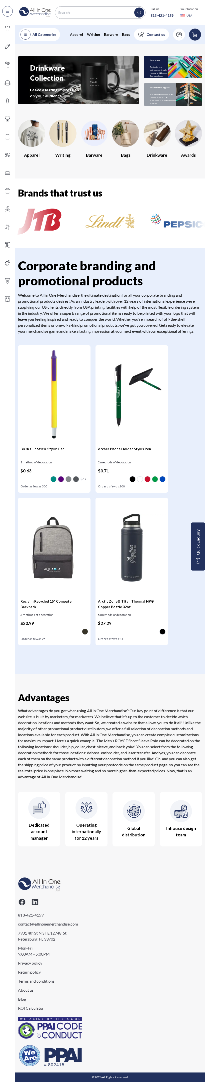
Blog (22, 999)
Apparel (76, 34)
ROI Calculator (31, 1008)
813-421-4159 (162, 15)
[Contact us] (151, 35)
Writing (93, 34)
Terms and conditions (36, 981)
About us (26, 990)
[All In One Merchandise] (35, 12)
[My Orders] (179, 35)
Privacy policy (30, 963)
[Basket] (195, 35)
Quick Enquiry (198, 542)
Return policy (29, 972)
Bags (126, 34)
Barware (111, 34)
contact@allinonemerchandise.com (43, 924)
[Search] (139, 13)
